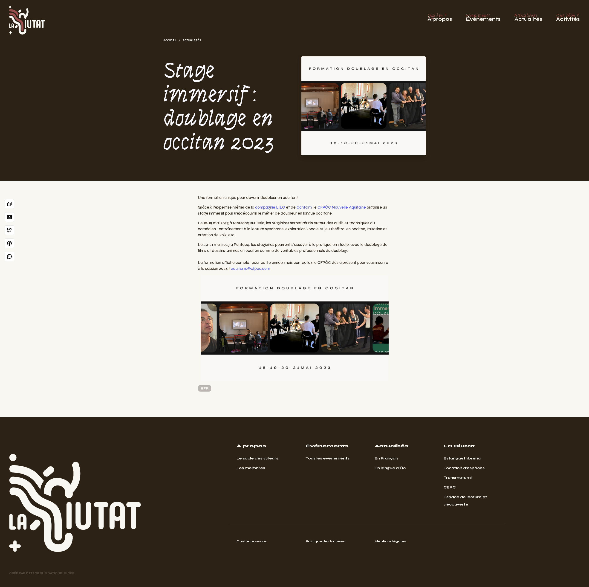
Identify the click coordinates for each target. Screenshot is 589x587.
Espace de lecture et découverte (465, 500)
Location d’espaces (464, 468)
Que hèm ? (568, 17)
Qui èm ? (439, 17)
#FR (205, 388)
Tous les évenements (327, 458)
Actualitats (528, 17)
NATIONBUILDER (61, 573)
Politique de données (325, 541)
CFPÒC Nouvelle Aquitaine (342, 207)
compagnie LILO (270, 207)
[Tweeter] (9, 230)
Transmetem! (458, 477)
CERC (450, 487)
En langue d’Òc (390, 468)
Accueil (169, 40)
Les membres (251, 468)
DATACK (32, 573)
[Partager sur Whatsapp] (9, 256)
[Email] (9, 217)
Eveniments (483, 17)
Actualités (192, 40)
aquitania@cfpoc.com (250, 268)
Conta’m (304, 207)
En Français (386, 458)
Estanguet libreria (462, 458)
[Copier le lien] (9, 204)
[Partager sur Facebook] (9, 243)
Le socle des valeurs (257, 458)
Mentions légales (390, 541)
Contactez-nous (252, 541)
